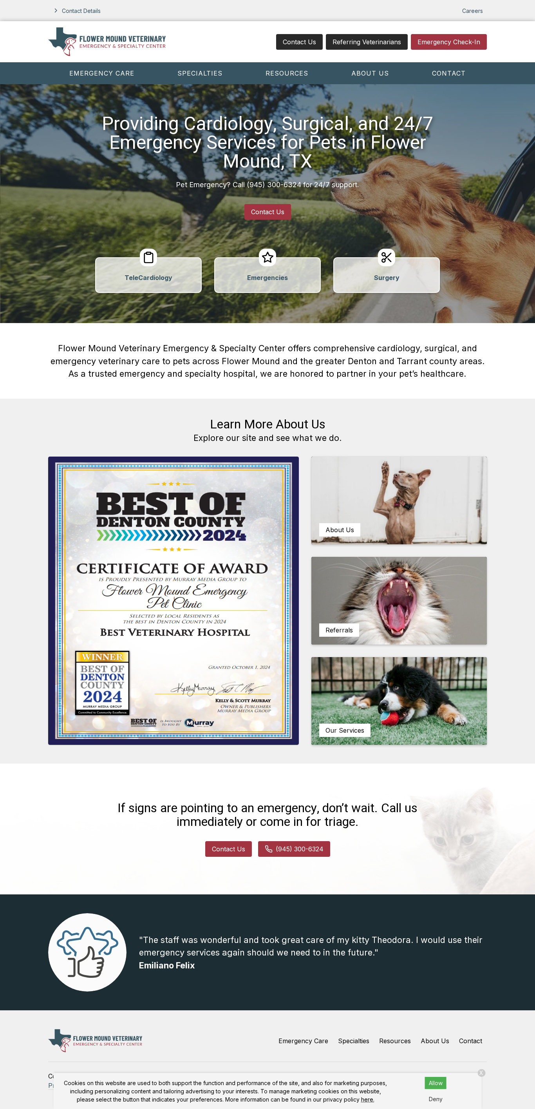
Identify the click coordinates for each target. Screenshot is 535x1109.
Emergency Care (101, 73)
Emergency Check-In (449, 42)
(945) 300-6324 (274, 184)
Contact (449, 73)
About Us (370, 73)
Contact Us (299, 42)
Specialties (199, 73)
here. (367, 1099)
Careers (472, 10)
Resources (287, 73)
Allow (436, 1083)
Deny (436, 1099)
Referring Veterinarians (367, 42)
